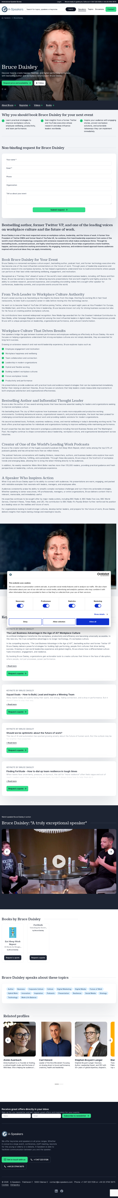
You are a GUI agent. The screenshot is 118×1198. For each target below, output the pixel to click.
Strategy (103, 993)
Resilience (77, 993)
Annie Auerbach (12, 1060)
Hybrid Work (13, 993)
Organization (11, 185)
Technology (13, 997)
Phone (9, 177)
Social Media (90, 993)
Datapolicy (15, 1185)
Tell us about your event (16, 193)
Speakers (82, 9)
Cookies (5, 1185)
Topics (90, 9)
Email (9, 168)
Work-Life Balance (28, 997)
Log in (59, 2)
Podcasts (51, 993)
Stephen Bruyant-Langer (89, 1060)
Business (21, 989)
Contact (111, 9)
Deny (25, 622)
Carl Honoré (45, 1060)
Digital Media (80, 989)
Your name (11, 160)
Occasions (99, 9)
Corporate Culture (36, 989)
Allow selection (59, 622)
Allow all (92, 622)
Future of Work (96, 989)
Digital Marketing (64, 989)
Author (10, 989)
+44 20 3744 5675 (109, 2)
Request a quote (12, 958)
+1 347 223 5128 (95, 2)
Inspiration (38, 993)
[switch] (46, 606)
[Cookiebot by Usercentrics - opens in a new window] (99, 574)
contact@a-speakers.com (61, 1182)
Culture (50, 989)
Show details (99, 614)
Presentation (63, 993)
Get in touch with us (15, 1159)
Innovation (26, 993)
